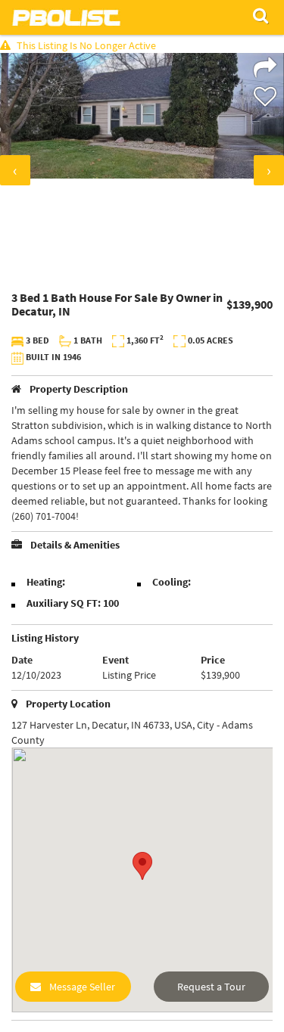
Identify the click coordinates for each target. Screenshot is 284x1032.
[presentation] (15, 170)
